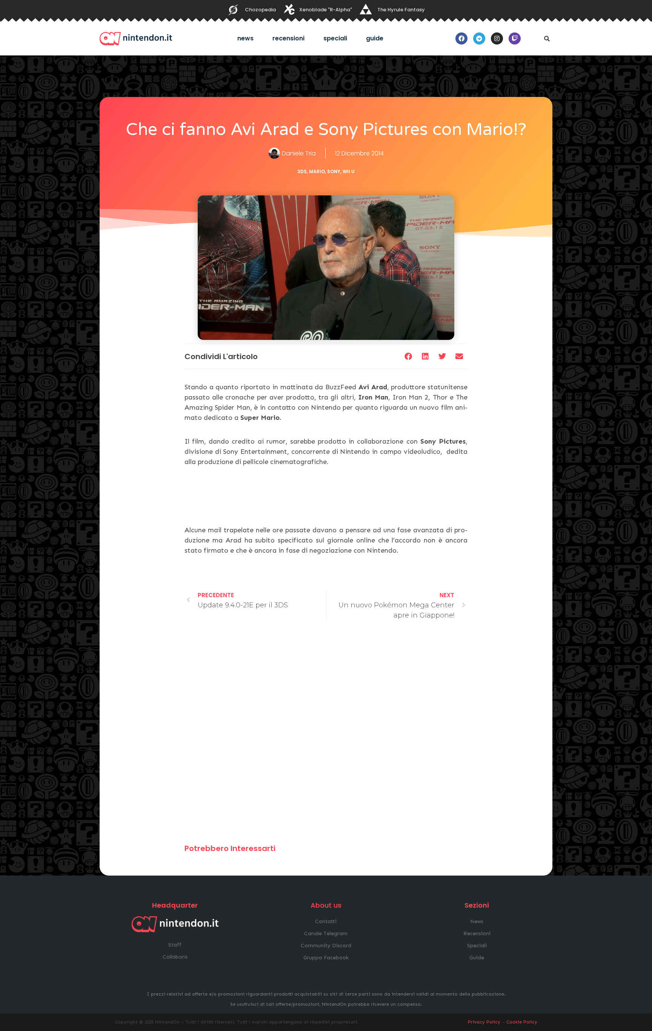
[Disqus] (326, 735)
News (245, 38)
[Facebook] (461, 38)
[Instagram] (497, 38)
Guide (374, 38)
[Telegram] (479, 38)
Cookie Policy (521, 1022)
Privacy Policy (484, 1022)
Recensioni (288, 38)
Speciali (335, 38)
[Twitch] (515, 38)
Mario (317, 171)
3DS (302, 171)
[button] (546, 38)
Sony (333, 171)
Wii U (349, 171)
